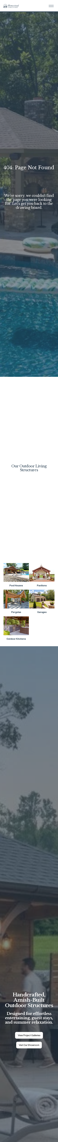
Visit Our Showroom (29, 1045)
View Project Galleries (29, 1035)
